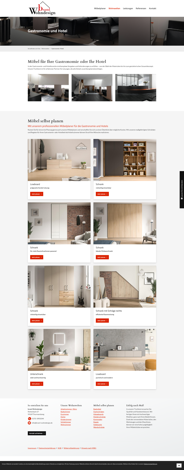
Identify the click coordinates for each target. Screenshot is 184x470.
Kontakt (152, 8)
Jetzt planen (36, 194)
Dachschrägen (98, 412)
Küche (63, 417)
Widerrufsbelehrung (71, 448)
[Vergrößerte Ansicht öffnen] (48, 87)
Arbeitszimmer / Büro (69, 409)
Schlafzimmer (66, 422)
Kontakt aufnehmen (36, 433)
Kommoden (97, 419)
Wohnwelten (114, 8)
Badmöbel (97, 409)
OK (179, 465)
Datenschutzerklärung (47, 448)
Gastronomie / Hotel (57, 48)
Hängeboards (98, 414)
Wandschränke (98, 427)
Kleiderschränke (99, 417)
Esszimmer (65, 414)
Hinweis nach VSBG (88, 448)
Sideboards (97, 425)
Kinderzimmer (66, 419)
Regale (96, 422)
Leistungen (128, 8)
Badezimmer (65, 412)
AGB (59, 448)
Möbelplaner (100, 8)
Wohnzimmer (66, 425)
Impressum (32, 448)
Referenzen (141, 8)
